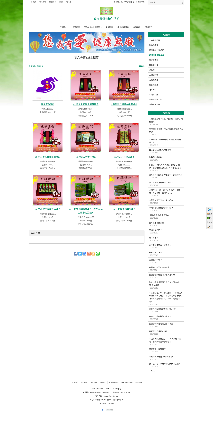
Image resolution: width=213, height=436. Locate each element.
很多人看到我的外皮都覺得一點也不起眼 (165, 176)
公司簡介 (63, 27)
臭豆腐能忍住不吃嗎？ (158, 332)
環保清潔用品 (154, 104)
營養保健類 (153, 65)
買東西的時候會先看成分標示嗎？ (163, 310)
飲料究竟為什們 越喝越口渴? (161, 358)
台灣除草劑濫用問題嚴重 (159, 268)
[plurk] (89, 253)
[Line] (98, 253)
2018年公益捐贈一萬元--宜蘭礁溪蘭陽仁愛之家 (165, 142)
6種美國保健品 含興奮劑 (159, 216)
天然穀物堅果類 (155, 99)
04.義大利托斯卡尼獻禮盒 (85, 104)
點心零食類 (153, 45)
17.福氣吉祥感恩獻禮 (124, 157)
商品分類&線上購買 (92, 27)
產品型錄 (84, 382)
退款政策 (138, 382)
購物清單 (52, 2)
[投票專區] (209, 227)
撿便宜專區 (153, 60)
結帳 (61, 2)
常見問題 (109, 27)
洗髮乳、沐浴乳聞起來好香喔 (161, 201)
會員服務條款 (114, 382)
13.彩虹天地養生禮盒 (85, 157)
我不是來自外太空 (156, 224)
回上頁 (141, 66)
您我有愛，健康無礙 (157, 350)
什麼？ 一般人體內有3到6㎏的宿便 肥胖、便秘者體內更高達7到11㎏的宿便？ (165, 167)
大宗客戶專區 (154, 40)
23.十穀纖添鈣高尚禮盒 (124, 209)
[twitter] (80, 253)
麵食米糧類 (153, 85)
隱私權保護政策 (127, 382)
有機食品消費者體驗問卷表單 (161, 325)
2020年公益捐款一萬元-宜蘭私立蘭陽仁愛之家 (166, 132)
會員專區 (137, 27)
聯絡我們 (42, 2)
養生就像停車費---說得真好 (160, 246)
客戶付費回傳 (123, 27)
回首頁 (33, 2)
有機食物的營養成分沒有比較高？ (163, 276)
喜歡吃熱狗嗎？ (155, 261)
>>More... (152, 371)
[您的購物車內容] (209, 218)
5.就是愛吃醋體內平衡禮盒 (124, 104)
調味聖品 (152, 90)
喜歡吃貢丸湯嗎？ (156, 253)
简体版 (68, 2)
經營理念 (75, 382)
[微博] (93, 253)
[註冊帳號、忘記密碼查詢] (209, 222)
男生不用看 (153, 239)
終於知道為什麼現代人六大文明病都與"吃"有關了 (164, 285)
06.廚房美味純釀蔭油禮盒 (47, 157)
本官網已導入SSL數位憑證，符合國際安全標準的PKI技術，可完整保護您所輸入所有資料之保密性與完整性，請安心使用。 (165, 298)
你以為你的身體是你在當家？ (161, 183)
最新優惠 (76, 27)
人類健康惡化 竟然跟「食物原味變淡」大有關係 (166, 121)
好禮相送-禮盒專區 (156, 55)
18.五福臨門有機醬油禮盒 (47, 209)
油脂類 (152, 70)
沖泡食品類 (153, 95)
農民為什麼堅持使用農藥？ (160, 317)
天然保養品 (153, 80)
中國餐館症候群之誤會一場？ (161, 209)
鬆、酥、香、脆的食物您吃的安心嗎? (164, 365)
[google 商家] (84, 253)
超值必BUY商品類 (156, 50)
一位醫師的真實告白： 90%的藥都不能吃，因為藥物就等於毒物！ (165, 341)
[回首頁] (209, 214)
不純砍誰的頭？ (155, 231)
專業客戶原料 (47, 104)
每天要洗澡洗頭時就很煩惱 (160, 151)
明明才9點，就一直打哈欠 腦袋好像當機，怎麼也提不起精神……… (164, 193)
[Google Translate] (209, 209)
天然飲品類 (153, 75)
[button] (32, 42)
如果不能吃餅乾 (155, 158)
